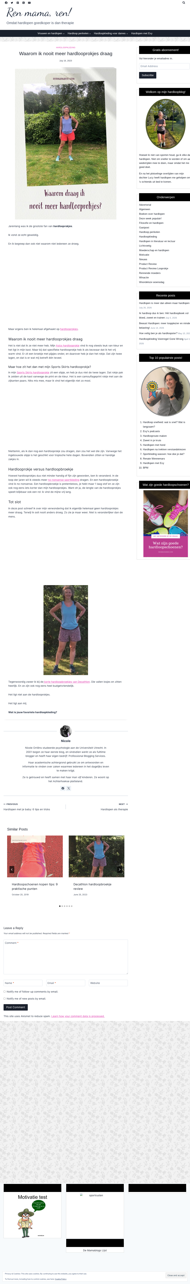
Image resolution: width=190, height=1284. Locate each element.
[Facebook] (6, 2)
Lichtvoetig (145, 245)
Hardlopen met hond (154, 445)
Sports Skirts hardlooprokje (33, 372)
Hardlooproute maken (155, 435)
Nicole (66, 741)
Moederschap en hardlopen (154, 250)
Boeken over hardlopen (152, 213)
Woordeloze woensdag (151, 282)
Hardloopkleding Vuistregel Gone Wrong (161, 339)
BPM (145, 467)
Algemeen (144, 209)
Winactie (144, 277)
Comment (12, 942)
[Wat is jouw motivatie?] (32, 1215)
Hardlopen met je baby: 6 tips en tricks (27, 807)
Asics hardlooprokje (67, 345)
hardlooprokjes (69, 329)
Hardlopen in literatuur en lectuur (157, 241)
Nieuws (143, 259)
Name (9, 983)
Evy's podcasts (151, 431)
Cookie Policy (60, 1279)
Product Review (148, 264)
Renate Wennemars (154, 458)
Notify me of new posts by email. (26, 998)
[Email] (29, 2)
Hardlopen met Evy (141, 33)
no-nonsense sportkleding (63, 479)
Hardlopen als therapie (114, 807)
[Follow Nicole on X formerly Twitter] (68, 788)
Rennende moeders (150, 273)
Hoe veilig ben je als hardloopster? (158, 333)
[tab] (60, 906)
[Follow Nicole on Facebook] (62, 788)
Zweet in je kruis (152, 440)
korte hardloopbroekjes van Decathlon (66, 681)
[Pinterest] (17, 2)
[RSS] (23, 2)
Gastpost (144, 227)
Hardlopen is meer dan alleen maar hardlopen (164, 303)
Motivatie (144, 254)
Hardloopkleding (65, 48)
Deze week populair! (150, 218)
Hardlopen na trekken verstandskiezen (164, 449)
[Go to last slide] (12, 869)
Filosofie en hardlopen (151, 223)
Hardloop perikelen (149, 232)
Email (52, 983)
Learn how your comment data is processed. (78, 1016)
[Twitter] (11, 2)
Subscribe (148, 75)
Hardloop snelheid (153, 422)
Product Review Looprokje (153, 268)
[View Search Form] (183, 2)
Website (95, 983)
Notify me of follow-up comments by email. (32, 991)
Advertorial (145, 204)
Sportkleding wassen (154, 454)
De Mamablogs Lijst (95, 1250)
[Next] (119, 869)
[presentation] (35, 856)
